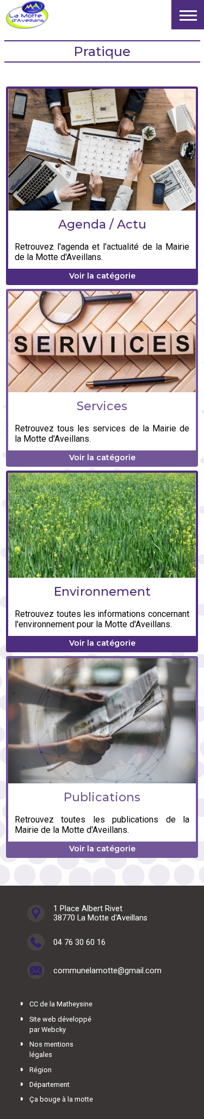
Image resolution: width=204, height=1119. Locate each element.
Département (49, 1084)
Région (40, 1070)
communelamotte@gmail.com (107, 970)
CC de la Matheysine (60, 1004)
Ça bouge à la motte (61, 1099)
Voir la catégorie (102, 276)
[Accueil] (27, 14)
